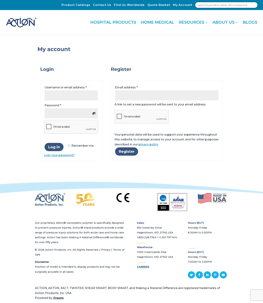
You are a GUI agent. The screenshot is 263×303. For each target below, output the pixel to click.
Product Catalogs (76, 5)
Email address (133, 87)
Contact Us (102, 5)
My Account (182, 5)
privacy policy (148, 144)
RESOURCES (191, 23)
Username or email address (71, 87)
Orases (58, 298)
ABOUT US (224, 23)
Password (59, 105)
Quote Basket (158, 5)
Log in (54, 147)
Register (127, 151)
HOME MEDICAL (157, 23)
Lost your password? (59, 155)
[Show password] (94, 113)
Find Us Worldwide (129, 5)
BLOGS (250, 23)
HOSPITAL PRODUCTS (113, 23)
